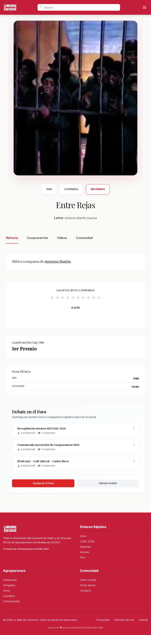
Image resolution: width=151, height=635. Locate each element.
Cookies (143, 619)
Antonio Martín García (80, 218)
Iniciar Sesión (88, 585)
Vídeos (62, 238)
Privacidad (103, 619)
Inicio (83, 536)
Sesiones (85, 546)
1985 (49, 189)
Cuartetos (9, 595)
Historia (12, 238)
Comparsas (10, 579)
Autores (84, 552)
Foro (82, 557)
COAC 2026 (87, 541)
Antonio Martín (58, 261)
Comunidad (84, 238)
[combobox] (79, 7)
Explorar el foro (43, 483)
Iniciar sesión (108, 483)
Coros (6, 590)
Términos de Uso (124, 619)
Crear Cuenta (88, 579)
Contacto (85, 590)
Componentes (37, 238)
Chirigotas (9, 585)
